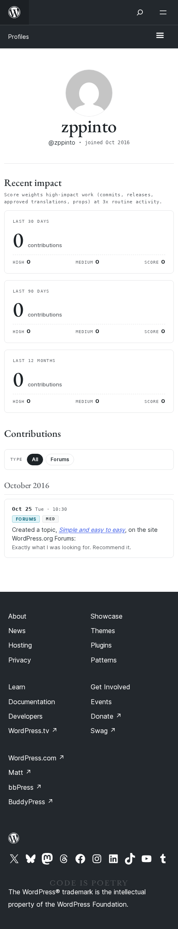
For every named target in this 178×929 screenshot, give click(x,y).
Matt (19, 772)
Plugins (101, 645)
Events (101, 702)
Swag (103, 731)
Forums (60, 459)
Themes (103, 630)
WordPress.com (36, 758)
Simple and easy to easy (92, 529)
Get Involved (110, 687)
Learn (16, 687)
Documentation (31, 702)
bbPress (25, 787)
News (17, 630)
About (17, 616)
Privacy (19, 660)
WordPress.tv (33, 731)
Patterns (104, 660)
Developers (25, 716)
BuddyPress (30, 802)
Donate (106, 716)
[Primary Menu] (159, 36)
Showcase (107, 616)
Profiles (18, 36)
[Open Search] (140, 12)
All (35, 459)
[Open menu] (165, 12)
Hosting (20, 645)
